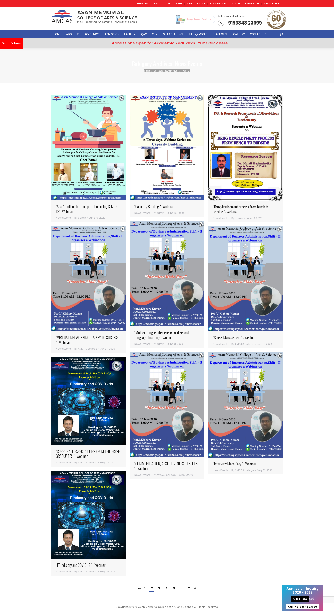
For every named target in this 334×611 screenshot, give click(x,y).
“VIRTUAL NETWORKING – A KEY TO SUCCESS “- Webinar (87, 340)
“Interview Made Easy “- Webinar (234, 463)
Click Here (300, 599)
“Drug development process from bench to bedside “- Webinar (240, 209)
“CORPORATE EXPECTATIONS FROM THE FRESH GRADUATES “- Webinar (88, 454)
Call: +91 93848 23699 (302, 606)
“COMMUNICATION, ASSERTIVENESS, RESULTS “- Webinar (166, 466)
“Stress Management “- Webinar (234, 337)
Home (147, 70)
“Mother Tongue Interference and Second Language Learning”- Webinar (161, 335)
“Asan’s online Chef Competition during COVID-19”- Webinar (87, 209)
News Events (64, 218)
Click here (185, 43)
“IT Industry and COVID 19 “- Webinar (81, 565)
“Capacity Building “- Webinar (154, 206)
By (80, 218)
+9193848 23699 (244, 23)
